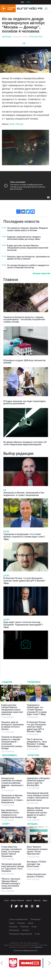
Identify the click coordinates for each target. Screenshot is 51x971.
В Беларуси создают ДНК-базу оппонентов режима (24, 361)
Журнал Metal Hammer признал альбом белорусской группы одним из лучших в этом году (38, 812)
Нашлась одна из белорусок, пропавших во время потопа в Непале (28, 257)
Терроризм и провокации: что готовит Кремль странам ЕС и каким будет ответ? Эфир (24, 536)
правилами (38, 947)
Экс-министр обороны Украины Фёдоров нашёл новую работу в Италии (27, 229)
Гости (6, 900)
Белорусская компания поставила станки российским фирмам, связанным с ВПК (12, 783)
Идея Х (29, 900)
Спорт (6, 824)
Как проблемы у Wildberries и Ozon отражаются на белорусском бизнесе (12, 813)
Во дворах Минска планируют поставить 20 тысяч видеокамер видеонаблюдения (25, 443)
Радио (12, 923)
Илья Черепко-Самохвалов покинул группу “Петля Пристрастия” (37, 850)
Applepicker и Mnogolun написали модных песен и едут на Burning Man (38, 782)
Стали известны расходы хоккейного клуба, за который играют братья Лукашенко (11, 851)
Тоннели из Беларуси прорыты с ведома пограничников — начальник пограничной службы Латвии (24, 319)
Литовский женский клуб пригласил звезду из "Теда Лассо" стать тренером (12, 867)
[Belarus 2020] (29, 963)
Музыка (32, 824)
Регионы (21, 923)
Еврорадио (7, 37)
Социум (7, 682)
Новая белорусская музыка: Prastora (36, 875)
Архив (30, 923)
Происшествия (35, 37)
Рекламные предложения (20, 934)
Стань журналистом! (18, 919)
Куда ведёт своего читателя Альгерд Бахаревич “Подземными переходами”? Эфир (23, 624)
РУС (28, 2)
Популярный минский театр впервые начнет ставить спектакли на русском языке (38, 796)
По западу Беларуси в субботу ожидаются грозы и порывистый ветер (28, 266)
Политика (33, 682)
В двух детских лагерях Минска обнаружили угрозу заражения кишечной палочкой (27, 247)
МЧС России (16, 124)
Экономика (9, 755)
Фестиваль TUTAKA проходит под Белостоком (36, 864)
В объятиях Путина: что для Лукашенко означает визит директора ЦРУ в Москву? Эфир (24, 580)
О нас (37, 934)
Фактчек (37, 900)
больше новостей (41, 273)
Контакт (25, 930)
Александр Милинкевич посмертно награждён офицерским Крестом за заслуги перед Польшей (25, 665)
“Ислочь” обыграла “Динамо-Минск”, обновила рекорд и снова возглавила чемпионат (10, 883)
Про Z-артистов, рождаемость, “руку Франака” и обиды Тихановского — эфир (37, 743)
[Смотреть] (24, 43)
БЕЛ (22, 2)
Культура (33, 755)
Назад (2, 963)
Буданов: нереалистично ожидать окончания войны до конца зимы (24, 238)
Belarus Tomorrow (17, 900)
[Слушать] (8, 531)
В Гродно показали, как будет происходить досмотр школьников (24, 402)
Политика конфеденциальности (25, 951)
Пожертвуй (35, 919)
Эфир (45, 900)
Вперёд (49, 963)
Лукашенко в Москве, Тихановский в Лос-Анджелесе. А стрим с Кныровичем (24, 493)
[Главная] (29, 8)
